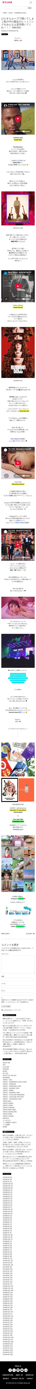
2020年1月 (6, 1207)
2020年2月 (6, 1205)
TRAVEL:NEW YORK (9, 1110)
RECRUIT (6, 1378)
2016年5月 (6, 1301)
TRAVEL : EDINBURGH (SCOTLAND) (15, 1082)
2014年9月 (6, 1344)
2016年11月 (6, 1288)
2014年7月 (6, 1348)
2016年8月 (6, 1295)
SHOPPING (6, 1077)
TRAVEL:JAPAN (8, 1105)
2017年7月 (6, 1271)
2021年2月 (6, 1179)
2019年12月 (6, 1209)
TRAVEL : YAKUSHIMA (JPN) (12, 1099)
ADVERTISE (29, 1375)
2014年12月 (6, 1337)
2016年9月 (6, 1292)
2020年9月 (6, 1190)
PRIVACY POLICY (18, 1378)
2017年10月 (6, 1265)
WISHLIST (6, 1118)
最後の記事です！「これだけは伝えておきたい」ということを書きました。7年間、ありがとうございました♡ (18, 1021)
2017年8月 (6, 1269)
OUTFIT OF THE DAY (9, 1075)
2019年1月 (6, 1233)
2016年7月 (6, 1297)
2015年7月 (6, 1322)
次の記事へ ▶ (30, 933)
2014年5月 (6, 1352)
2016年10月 (6, 1290)
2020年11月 (6, 1186)
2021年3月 (6, 1177)
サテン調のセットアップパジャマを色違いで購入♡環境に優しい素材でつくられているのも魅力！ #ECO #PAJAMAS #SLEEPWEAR (17, 1035)
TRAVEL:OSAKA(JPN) (10, 1112)
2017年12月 (6, 1260)
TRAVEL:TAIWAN (8, 1116)
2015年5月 (6, 1327)
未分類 (5, 1127)
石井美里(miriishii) (20, 13)
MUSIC (5, 1071)
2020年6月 (6, 1196)
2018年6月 (6, 1248)
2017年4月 (6, 1278)
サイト (3, 990)
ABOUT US (19, 1375)
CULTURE (6, 1067)
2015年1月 (6, 1335)
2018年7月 (6, 1246)
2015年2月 (6, 1333)
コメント (4, 954)
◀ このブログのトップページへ (11, 1010)
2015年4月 (6, 1329)
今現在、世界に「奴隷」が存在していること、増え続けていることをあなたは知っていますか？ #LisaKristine (17, 1144)
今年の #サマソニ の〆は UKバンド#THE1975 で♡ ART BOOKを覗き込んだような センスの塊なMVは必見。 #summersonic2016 (18, 678)
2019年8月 (6, 1218)
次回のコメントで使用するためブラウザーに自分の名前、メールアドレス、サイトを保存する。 (17, 1001)
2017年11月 (6, 1263)
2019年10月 (6, 1213)
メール (3, 983)
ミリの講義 (6, 1124)
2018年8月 (6, 1243)
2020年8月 (6, 1192)
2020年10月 (6, 1188)
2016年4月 (6, 1303)
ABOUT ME (6, 1063)
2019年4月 (6, 1226)
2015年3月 (6, 1331)
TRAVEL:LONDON (8, 1107)
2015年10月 (6, 1316)
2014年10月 (6, 1342)
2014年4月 (6, 1354)
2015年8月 (6, 1320)
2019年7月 (6, 1220)
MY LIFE (5, 1073)
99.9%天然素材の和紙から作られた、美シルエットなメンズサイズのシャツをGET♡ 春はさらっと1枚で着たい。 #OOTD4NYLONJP (18, 1051)
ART (4, 1065)
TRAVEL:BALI (7, 1101)
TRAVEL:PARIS (7, 1114)
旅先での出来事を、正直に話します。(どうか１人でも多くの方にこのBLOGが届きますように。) (18, 1137)
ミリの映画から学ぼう (10, 1122)
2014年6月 (6, 1350)
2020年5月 (6, 1199)
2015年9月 (6, 1318)
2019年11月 (6, 1211)
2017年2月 (6, 1282)
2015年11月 (6, 1314)
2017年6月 (6, 1273)
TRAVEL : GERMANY (9, 1084)
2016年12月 (6, 1286)
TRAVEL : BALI (7, 1080)
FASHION (6, 1069)
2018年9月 (6, 1241)
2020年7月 (6, 1194)
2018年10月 (6, 1239)
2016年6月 (6, 1299)
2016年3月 (6, 1305)
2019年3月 (6, 1228)
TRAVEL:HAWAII (8, 1103)
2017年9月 (6, 1267)
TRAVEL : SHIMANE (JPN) (11, 1092)
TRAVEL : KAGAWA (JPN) (11, 1088)
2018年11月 (6, 1237)
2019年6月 (6, 1222)
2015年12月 (6, 1312)
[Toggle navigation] (30, 2)
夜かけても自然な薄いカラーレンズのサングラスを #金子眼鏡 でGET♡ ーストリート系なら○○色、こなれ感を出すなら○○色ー (17, 1028)
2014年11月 (6, 1339)
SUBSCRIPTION (8, 1375)
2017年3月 (6, 1280)
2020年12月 (6, 1184)
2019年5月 (6, 1224)
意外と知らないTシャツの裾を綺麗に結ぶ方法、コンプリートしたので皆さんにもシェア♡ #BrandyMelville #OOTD (18, 1159)
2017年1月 (6, 1284)
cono (18, 1147)
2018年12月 (6, 1235)
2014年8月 (6, 1346)
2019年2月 (6, 1231)
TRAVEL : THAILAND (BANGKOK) (13, 1095)
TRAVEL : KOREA (8, 1090)
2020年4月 (6, 1201)
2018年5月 (6, 1250)
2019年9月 (6, 1216)
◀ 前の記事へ (5, 933)
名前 (2, 976)
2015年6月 (6, 1324)
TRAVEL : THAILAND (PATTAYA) (13, 1097)
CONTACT (30, 1378)
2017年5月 (6, 1275)
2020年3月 (6, 1203)
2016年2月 (6, 1307)
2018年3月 (6, 1254)
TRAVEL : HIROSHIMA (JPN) (12, 1086)
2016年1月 (6, 1310)
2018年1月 (6, 1258)
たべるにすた (7, 1120)
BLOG (11, 13)
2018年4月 (6, 1252)
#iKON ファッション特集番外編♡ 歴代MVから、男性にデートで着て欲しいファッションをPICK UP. (17, 1166)
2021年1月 (6, 1181)
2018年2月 (6, 1256)
